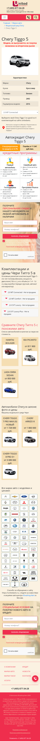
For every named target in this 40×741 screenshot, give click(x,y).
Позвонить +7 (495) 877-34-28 (20, 738)
